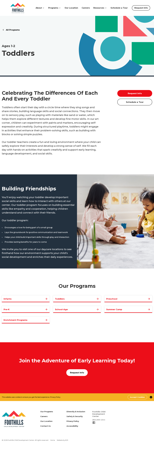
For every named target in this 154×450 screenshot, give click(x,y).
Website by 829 (62, 440)
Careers (86, 8)
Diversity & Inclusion (76, 412)
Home (52, 440)
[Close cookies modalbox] (151, 397)
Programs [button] (53, 8)
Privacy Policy (55, 397)
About (39, 8)
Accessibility (72, 426)
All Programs (13, 30)
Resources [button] (98, 8)
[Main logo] (14, 419)
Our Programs (46, 412)
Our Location (71, 8)
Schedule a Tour (119, 8)
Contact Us (45, 426)
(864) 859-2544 (98, 420)
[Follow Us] (94, 424)
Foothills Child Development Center (98, 414)
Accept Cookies (137, 397)
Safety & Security (75, 416)
